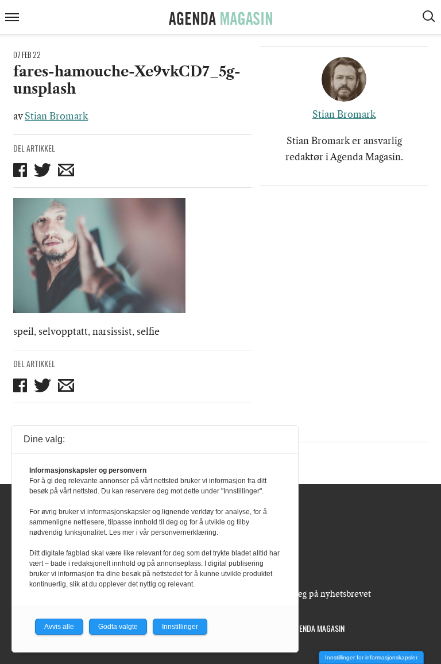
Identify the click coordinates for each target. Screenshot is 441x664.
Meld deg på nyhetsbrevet (320, 594)
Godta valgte (118, 627)
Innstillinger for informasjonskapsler (371, 657)
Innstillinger (180, 627)
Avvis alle (59, 627)
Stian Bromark (56, 116)
